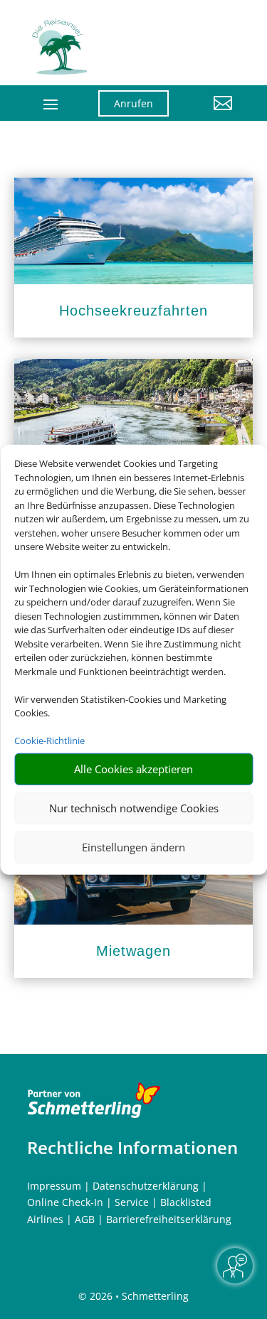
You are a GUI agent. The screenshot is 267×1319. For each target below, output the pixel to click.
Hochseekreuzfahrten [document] (133, 310)
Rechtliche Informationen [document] (132, 1147)
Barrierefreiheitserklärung (168, 1219)
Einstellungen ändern (133, 847)
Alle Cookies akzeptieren (133, 769)
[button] (211, 114)
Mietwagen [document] (133, 951)
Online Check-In (65, 1202)
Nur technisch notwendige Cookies (134, 808)
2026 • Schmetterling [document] (138, 1296)
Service (132, 1202)
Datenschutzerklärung (146, 1186)
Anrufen (133, 103)
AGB (85, 1219)
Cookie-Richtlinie (49, 740)
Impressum (54, 1186)
